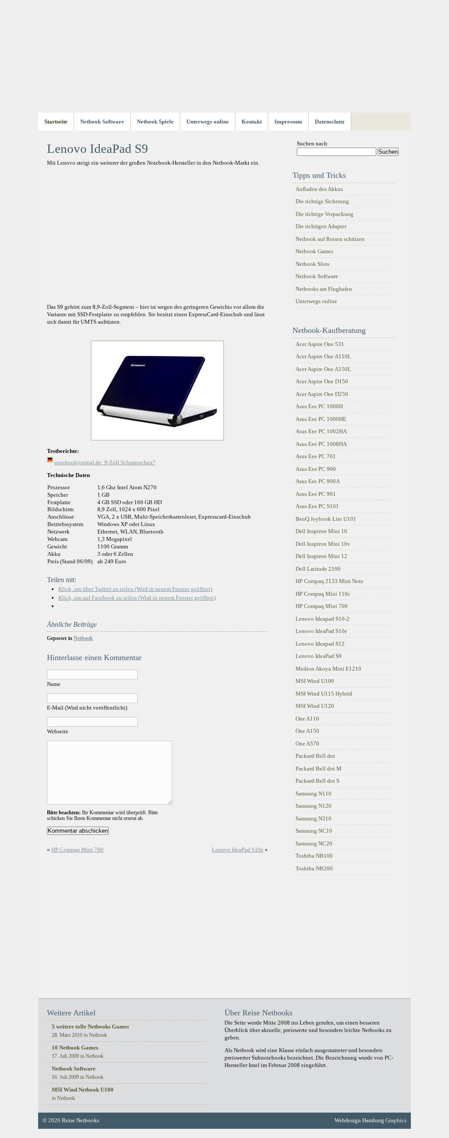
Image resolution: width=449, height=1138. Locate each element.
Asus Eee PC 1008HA (321, 444)
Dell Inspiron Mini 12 (321, 556)
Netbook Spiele (155, 121)
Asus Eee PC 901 (316, 494)
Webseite (57, 731)
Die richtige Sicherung (322, 201)
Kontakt (252, 121)
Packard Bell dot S (317, 781)
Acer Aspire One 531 (320, 344)
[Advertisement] (157, 237)
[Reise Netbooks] (224, 62)
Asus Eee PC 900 (316, 469)
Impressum (288, 121)
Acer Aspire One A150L (323, 369)
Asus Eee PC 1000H (319, 406)
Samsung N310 (313, 818)
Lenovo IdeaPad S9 (319, 656)
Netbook (83, 638)
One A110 (307, 718)
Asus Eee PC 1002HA (321, 431)
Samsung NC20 (314, 843)
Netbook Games (314, 251)
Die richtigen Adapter (321, 226)
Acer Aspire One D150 (322, 381)
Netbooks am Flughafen (324, 289)
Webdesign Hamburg (359, 1120)
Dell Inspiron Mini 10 (321, 531)
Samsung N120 (313, 805)
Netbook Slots (312, 264)
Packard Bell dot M (319, 768)
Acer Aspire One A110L (323, 356)
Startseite (56, 121)
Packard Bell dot (315, 756)
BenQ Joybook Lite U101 (326, 519)
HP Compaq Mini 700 (77, 849)
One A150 (307, 731)
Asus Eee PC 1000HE (321, 419)
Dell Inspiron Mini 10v (323, 544)
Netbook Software (102, 121)
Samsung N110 (313, 793)
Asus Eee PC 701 (316, 456)
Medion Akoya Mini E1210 (328, 668)
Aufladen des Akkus (319, 189)
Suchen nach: (313, 143)
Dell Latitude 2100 (318, 568)
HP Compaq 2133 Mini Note (329, 581)
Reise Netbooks (80, 1120)
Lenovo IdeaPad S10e (238, 849)
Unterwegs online (207, 121)
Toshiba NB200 (314, 868)
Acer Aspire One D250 (322, 394)
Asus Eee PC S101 (317, 506)
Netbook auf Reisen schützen (330, 239)
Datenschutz (330, 121)
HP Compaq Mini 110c (323, 593)
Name (54, 684)
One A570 (307, 743)
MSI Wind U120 (315, 706)
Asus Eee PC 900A (318, 481)
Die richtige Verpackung (324, 214)
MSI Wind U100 (315, 681)
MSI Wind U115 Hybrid (324, 693)
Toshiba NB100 (314, 855)
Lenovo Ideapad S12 (320, 643)
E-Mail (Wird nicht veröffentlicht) (87, 707)
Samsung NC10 (314, 830)
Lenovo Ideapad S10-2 (322, 618)
